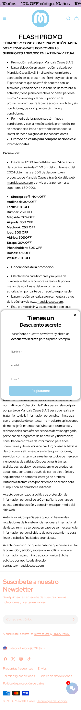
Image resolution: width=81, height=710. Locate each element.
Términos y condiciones (19, 676)
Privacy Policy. (61, 634)
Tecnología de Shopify (52, 701)
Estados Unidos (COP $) (25, 648)
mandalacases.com (20, 182)
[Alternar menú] (4, 18)
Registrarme (40, 391)
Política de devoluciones (56, 676)
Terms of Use (42, 634)
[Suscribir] (73, 619)
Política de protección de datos (23, 683)
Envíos (42, 668)
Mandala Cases (25, 701)
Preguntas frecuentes (18, 668)
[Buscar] (68, 18)
